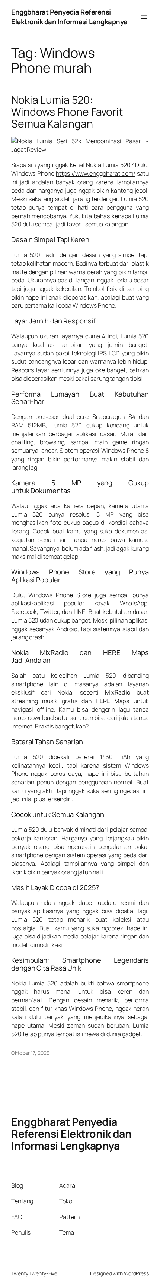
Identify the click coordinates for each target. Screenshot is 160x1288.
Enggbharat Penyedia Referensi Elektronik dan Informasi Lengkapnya (69, 16)
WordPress (136, 1273)
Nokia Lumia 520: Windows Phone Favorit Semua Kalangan (67, 112)
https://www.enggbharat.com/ (95, 173)
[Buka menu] (144, 17)
